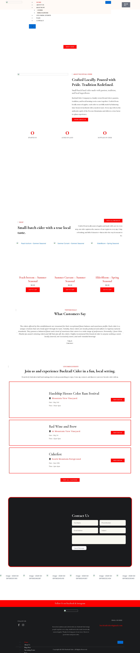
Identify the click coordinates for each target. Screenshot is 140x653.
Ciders (40, 10)
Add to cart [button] (32, 290)
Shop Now (40, 8)
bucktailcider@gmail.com (111, 625)
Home (38, 2)
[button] (17, 333)
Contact (40, 21)
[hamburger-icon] (108, 2)
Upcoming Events (43, 15)
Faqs (38, 18)
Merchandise (42, 13)
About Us (40, 5)
